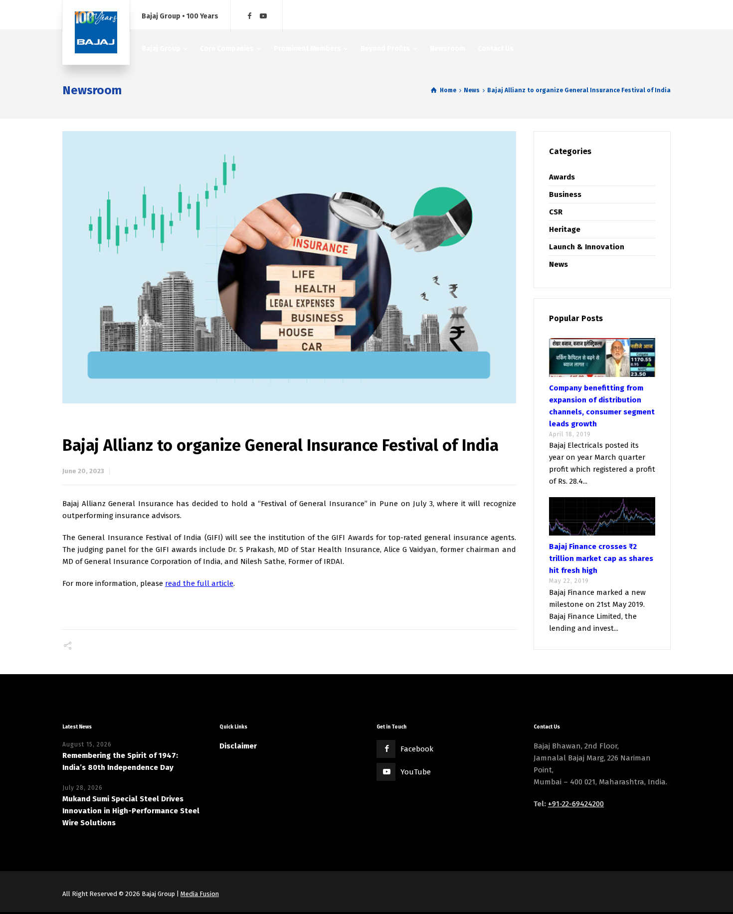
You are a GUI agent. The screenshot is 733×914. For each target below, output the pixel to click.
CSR (555, 211)
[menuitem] (165, 48)
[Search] (664, 16)
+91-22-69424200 (576, 803)
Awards (562, 177)
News (558, 264)
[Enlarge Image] (289, 267)
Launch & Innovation (586, 246)
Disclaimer (238, 745)
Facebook (416, 748)
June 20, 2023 (83, 471)
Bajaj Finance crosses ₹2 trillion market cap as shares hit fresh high (601, 558)
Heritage (564, 229)
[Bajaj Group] (96, 32)
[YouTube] (263, 16)
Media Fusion (200, 894)
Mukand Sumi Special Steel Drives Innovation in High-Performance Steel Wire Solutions (130, 810)
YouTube (415, 771)
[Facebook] (250, 16)
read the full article (199, 583)
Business (565, 194)
